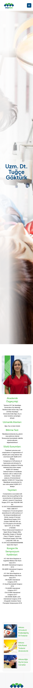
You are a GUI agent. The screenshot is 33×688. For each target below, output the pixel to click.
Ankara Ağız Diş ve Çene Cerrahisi (23, 662)
